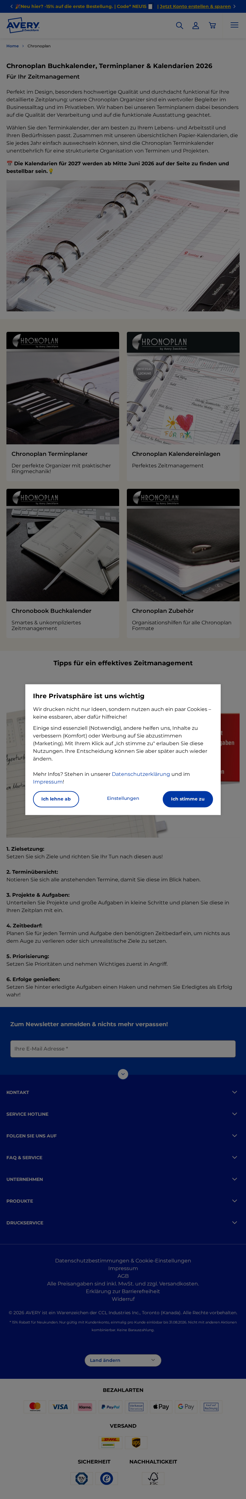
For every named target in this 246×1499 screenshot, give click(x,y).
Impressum (48, 782)
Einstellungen (123, 798)
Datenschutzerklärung (141, 774)
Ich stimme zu (188, 799)
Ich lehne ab (56, 799)
